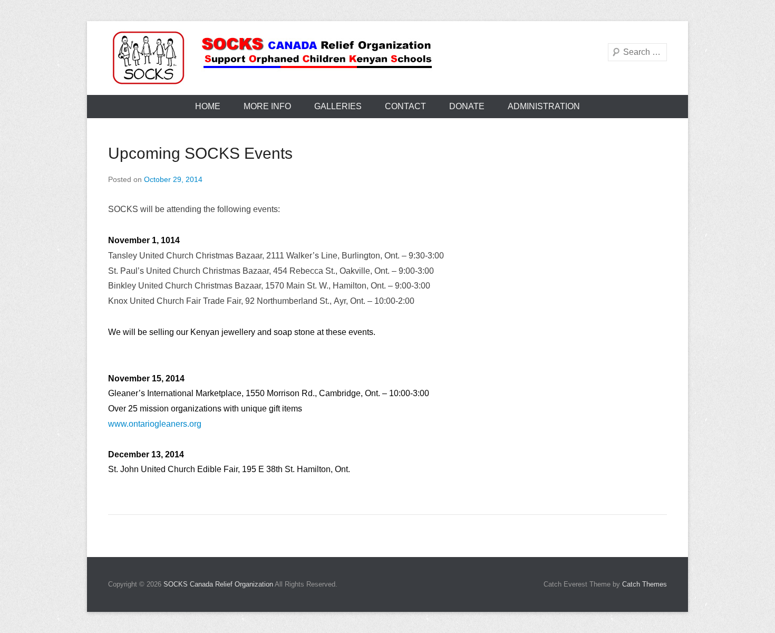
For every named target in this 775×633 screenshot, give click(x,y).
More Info (267, 106)
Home (207, 106)
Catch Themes (644, 584)
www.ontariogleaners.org (154, 423)
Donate (467, 106)
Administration (544, 106)
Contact (405, 106)
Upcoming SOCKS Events (200, 153)
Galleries (338, 106)
